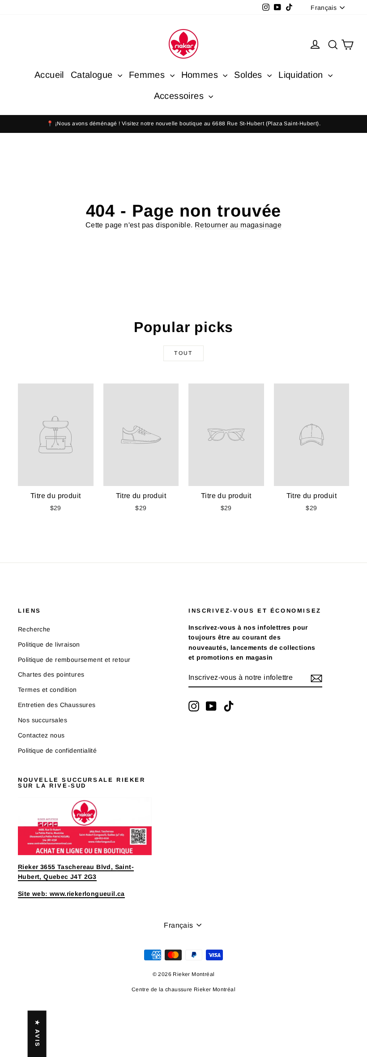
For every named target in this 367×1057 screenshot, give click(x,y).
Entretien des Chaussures (57, 704)
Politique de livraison (49, 644)
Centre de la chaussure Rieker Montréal (183, 989)
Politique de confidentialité (57, 750)
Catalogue (93, 75)
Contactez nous (41, 735)
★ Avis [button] (37, 1034)
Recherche (34, 629)
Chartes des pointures (51, 674)
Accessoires (180, 96)
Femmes (148, 75)
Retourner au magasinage (238, 225)
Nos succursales (42, 720)
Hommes (201, 75)
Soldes (249, 75)
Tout (183, 353)
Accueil (49, 75)
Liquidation (302, 75)
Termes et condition (47, 689)
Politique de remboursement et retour (74, 659)
